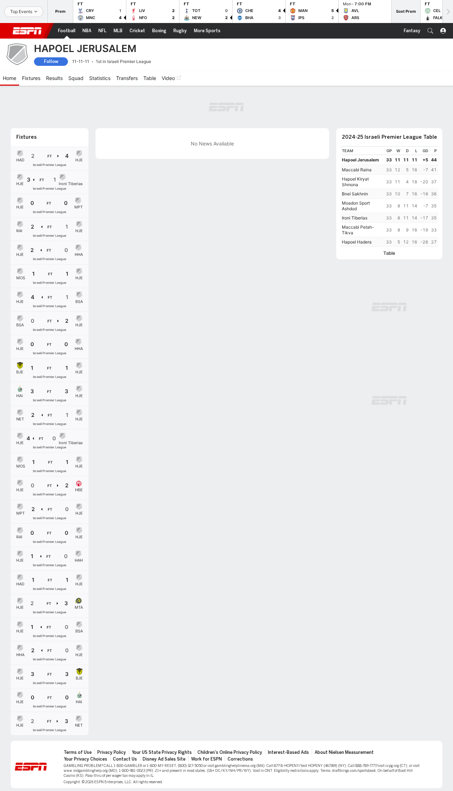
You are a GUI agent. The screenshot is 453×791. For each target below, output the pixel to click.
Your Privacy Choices (85, 759)
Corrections (240, 759)
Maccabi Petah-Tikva (358, 229)
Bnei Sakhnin (355, 193)
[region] (389, 196)
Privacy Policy (111, 752)
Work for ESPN (206, 759)
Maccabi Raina (357, 169)
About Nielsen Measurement (344, 752)
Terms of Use (78, 752)
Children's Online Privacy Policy (229, 752)
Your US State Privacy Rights (162, 752)
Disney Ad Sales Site (164, 759)
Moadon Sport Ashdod (356, 205)
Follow (51, 61)
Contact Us (125, 759)
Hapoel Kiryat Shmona (355, 181)
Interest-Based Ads (288, 752)
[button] (430, 31)
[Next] (447, 11)
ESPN (27, 31)
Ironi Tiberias (354, 217)
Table (389, 253)
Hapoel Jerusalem (360, 159)
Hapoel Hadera (357, 242)
